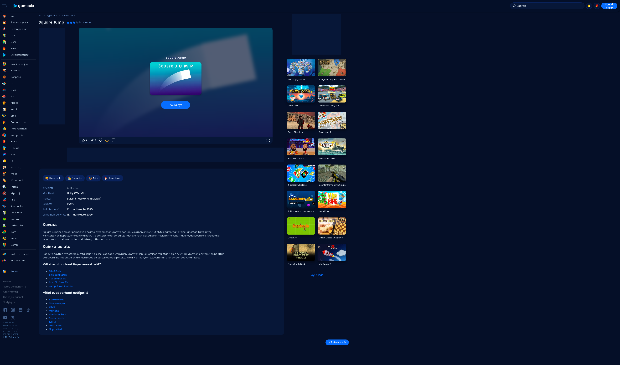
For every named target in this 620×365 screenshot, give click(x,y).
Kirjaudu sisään (609, 6)
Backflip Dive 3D (58, 282)
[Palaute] (113, 140)
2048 (52, 307)
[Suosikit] (597, 6)
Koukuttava (114, 178)
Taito (95, 178)
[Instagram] (13, 310)
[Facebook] (5, 310)
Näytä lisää (316, 275)
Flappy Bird (55, 329)
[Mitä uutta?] (589, 6)
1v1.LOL (52, 322)
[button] (17, 16)
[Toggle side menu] (4, 5)
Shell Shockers (57, 314)
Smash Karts (56, 318)
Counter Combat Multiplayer (332, 185)
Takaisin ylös (338, 342)
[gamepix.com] (24, 6)
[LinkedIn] (20, 310)
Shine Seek (293, 105)
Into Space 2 (325, 264)
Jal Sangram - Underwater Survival (301, 211)
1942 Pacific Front (327, 158)
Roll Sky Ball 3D (57, 278)
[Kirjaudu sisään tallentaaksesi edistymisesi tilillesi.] (107, 140)
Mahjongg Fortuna (297, 79)
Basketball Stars (296, 158)
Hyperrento (52, 15)
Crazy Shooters (295, 132)
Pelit (41, 15)
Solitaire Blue (56, 299)
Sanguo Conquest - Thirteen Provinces (332, 79)
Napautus (77, 178)
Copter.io (292, 237)
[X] (13, 318)
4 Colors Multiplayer (297, 185)
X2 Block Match (58, 275)
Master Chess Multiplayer (331, 237)
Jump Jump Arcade (61, 286)
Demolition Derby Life (329, 105)
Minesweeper (57, 303)
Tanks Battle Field (296, 264)
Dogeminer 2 (325, 132)
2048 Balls (55, 271)
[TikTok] (28, 310)
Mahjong (54, 310)
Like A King (324, 211)
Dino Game (55, 325)
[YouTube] (5, 318)
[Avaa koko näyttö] (268, 140)
